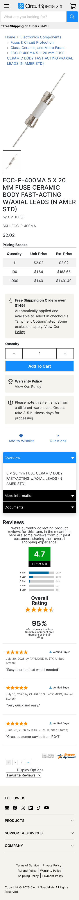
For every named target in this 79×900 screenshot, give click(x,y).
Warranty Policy (50, 870)
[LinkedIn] (32, 807)
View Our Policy (28, 386)
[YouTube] (48, 807)
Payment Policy (52, 876)
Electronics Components (40, 37)
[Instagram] (25, 807)
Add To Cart (39, 366)
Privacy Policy (52, 865)
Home (10, 37)
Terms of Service (27, 865)
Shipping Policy (28, 876)
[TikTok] (40, 807)
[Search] (72, 16)
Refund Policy (27, 870)
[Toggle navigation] (6, 6)
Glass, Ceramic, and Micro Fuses (37, 47)
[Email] (9, 807)
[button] (6, 6)
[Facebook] (17, 807)
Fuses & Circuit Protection (32, 42)
